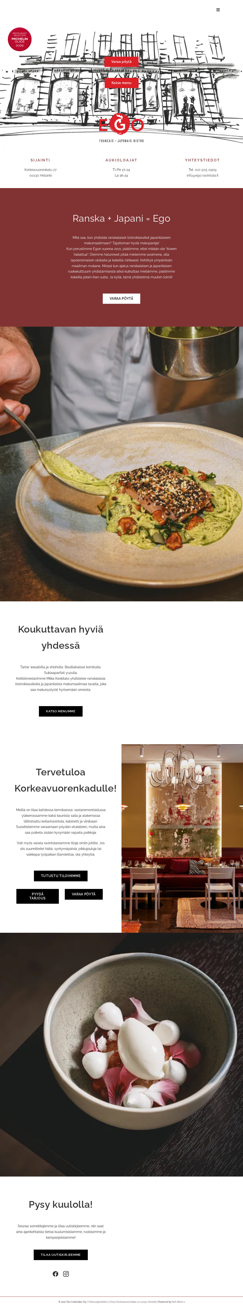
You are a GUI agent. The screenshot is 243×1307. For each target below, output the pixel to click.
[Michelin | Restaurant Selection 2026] (20, 29)
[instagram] (66, 1274)
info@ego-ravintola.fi (202, 175)
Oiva (112, 1302)
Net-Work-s (178, 1302)
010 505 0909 (205, 170)
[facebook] (55, 1274)
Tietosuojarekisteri (98, 1302)
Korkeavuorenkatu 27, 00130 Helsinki (136, 1302)
